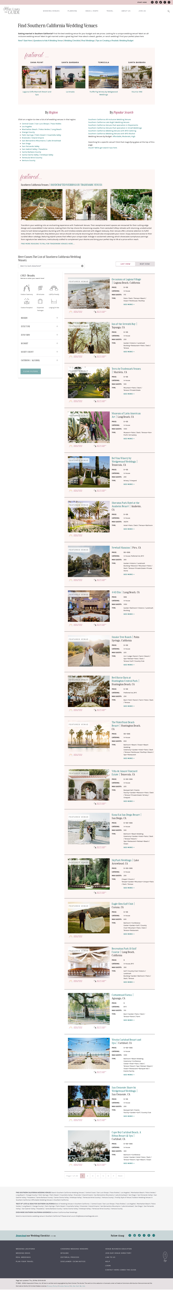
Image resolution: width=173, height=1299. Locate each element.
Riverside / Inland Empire (33, 138)
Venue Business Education (118, 1249)
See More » (129, 304)
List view (125, 264)
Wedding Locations (25, 1249)
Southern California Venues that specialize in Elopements (113, 125)
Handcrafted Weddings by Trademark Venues (76, 184)
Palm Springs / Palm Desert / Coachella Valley (41, 135)
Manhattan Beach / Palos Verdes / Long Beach (42, 129)
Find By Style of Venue (123, 1197)
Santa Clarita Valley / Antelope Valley (37, 155)
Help (107, 1261)
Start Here (142, 2)
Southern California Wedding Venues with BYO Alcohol (111, 134)
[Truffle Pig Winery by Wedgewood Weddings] (104, 77)
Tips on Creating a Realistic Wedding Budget (114, 41)
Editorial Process (70, 1257)
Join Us (142, 11)
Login (108, 1265)
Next (120, 1176)
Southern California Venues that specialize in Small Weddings (115, 128)
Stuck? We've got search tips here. (102, 148)
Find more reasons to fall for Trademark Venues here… (48, 244)
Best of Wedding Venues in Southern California (72, 1204)
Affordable (117, 136)
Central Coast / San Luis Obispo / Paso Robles (41, 124)
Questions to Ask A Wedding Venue (48, 41)
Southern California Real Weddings (64, 1212)
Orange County (28, 132)
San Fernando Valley (30, 146)
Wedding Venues (51, 11)
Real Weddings (87, 41)
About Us (126, 11)
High (133, 136)
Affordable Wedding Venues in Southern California (50, 1200)
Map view (145, 264)
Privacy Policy (52, 1286)
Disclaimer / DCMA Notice (73, 1261)
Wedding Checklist (72, 41)
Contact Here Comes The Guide (120, 1270)
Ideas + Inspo (91, 11)
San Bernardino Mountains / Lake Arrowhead (41, 141)
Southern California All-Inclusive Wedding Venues (109, 119)
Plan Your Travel (25, 1261)
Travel (110, 11)
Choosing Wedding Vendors (74, 1249)
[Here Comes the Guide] (10, 9)
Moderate (126, 136)
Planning (72, 11)
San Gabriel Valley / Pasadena (34, 149)
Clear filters (30, 371)
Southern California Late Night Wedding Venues (108, 122)
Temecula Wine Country (32, 158)
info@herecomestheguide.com (86, 1216)
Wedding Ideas (23, 1253)
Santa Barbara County (31, 152)
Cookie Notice (64, 1286)
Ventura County (28, 160)
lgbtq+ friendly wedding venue (78, 312)
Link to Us (110, 1257)
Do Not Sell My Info (78, 1286)
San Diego (26, 143)
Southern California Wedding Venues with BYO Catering (112, 131)
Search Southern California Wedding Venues (67, 1193)
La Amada (70, 92)
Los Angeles (27, 126)
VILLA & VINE (137, 92)
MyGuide (65, 1253)
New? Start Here (25, 41)
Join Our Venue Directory (118, 1253)
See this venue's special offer (101, 312)
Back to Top (165, 1252)
